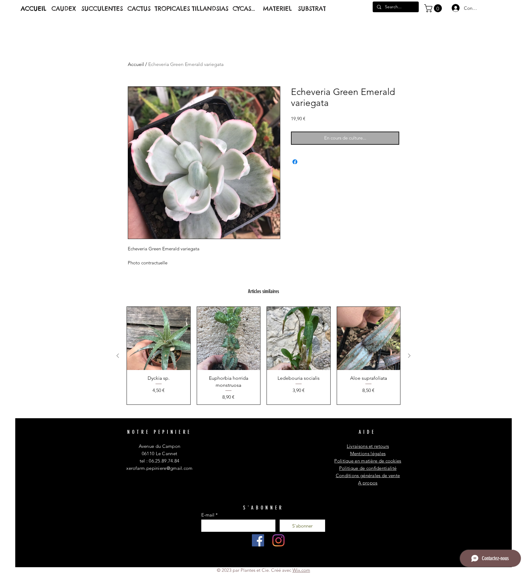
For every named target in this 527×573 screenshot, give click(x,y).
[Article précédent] (117, 355)
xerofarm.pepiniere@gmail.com (159, 468)
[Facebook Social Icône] (258, 540)
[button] (434, 8)
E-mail (207, 515)
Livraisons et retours (368, 446)
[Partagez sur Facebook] (295, 161)
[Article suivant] (409, 355)
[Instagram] (278, 540)
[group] (263, 355)
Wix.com (301, 570)
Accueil (136, 64)
